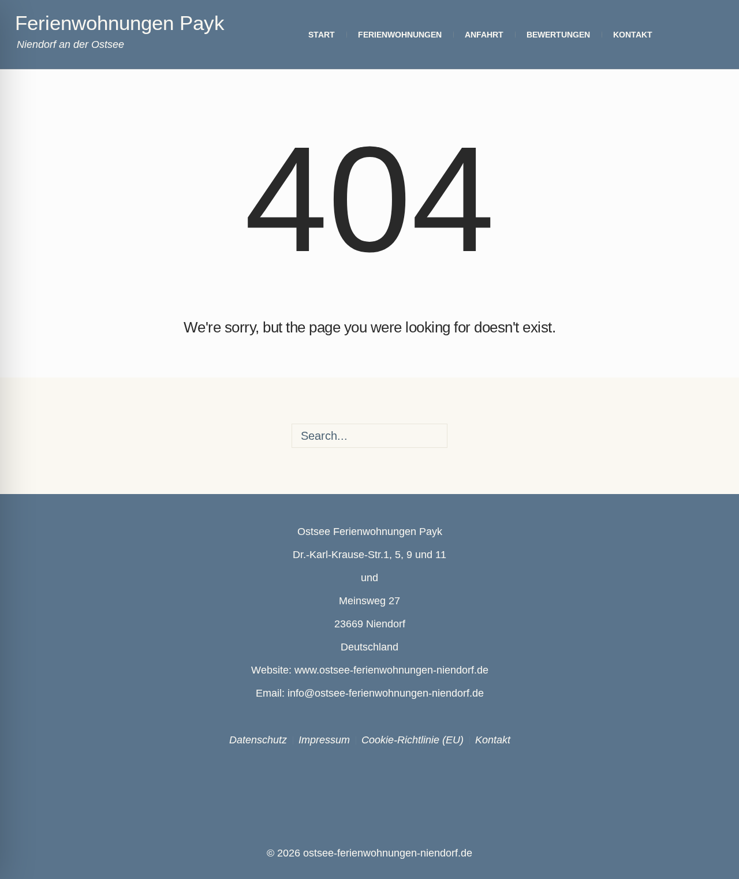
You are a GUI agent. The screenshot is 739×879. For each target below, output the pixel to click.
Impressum (324, 740)
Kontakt (492, 740)
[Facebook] (345, 784)
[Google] (394, 784)
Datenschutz (258, 740)
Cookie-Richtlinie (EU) (412, 740)
